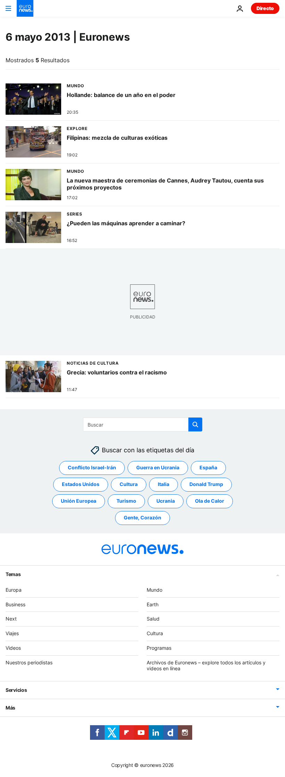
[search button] (195, 424)
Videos (13, 648)
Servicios (16, 690)
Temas (13, 574)
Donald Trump (206, 484)
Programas (159, 648)
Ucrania (165, 501)
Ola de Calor (209, 501)
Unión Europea (78, 501)
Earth (152, 604)
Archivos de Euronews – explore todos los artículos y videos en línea (206, 665)
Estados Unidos (80, 484)
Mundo (154, 590)
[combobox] (142, 424)
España (208, 468)
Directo (265, 8)
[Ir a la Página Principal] (25, 8)
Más (10, 708)
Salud (153, 619)
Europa (14, 590)
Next (11, 619)
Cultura (129, 484)
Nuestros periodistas (29, 662)
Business (15, 604)
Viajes (12, 633)
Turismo (126, 501)
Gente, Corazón (142, 518)
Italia (163, 484)
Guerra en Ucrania (157, 468)
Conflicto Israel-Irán (92, 468)
